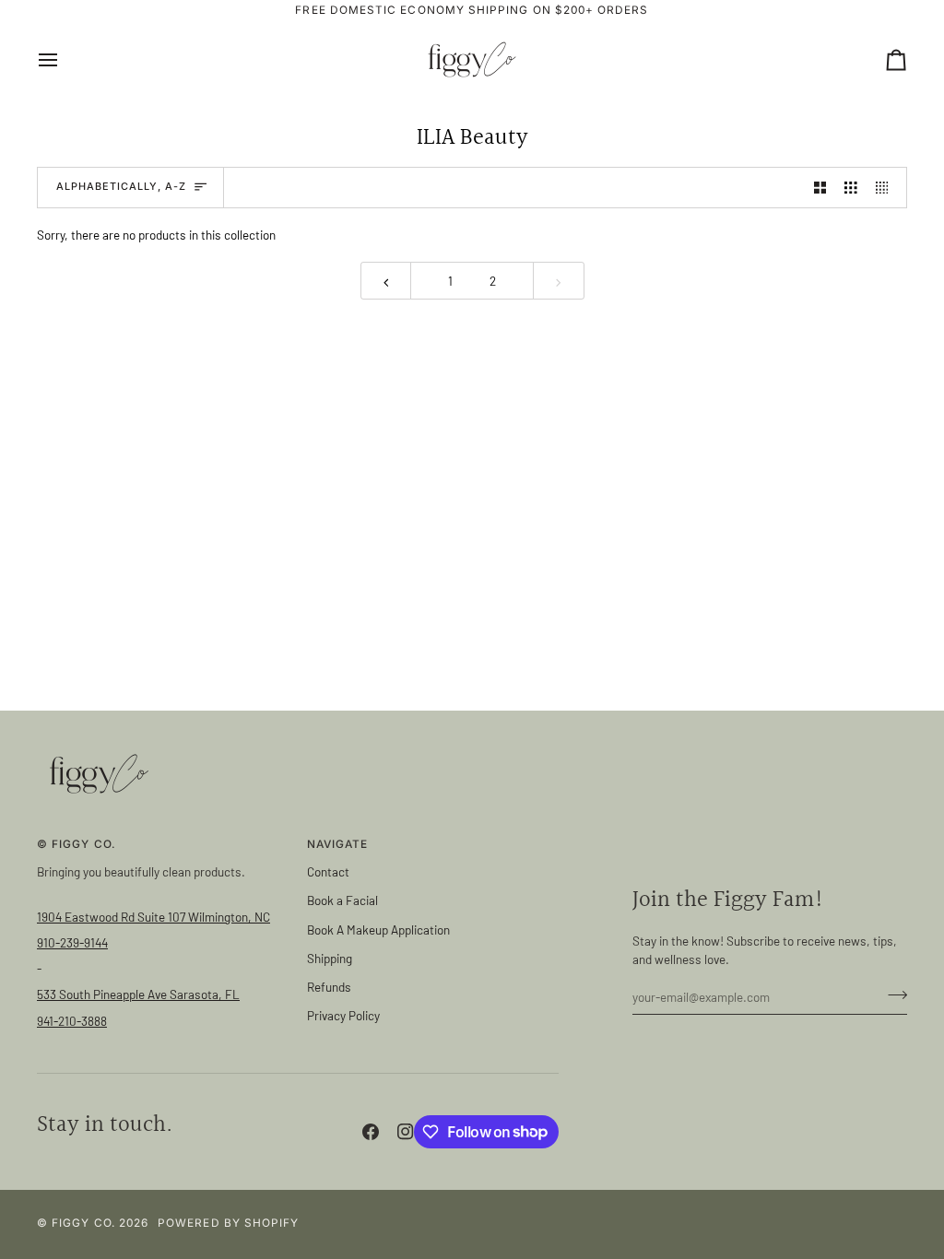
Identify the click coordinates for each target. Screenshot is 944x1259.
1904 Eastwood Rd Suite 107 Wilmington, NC (153, 916)
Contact (328, 871)
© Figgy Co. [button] (76, 844)
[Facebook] (370, 1132)
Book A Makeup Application (378, 929)
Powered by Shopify (228, 1223)
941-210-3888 (72, 1021)
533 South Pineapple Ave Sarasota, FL (138, 994)
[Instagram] (405, 1132)
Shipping (329, 958)
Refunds (329, 986)
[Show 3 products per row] (851, 187)
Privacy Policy (343, 1015)
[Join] (892, 994)
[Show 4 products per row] (887, 187)
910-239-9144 (72, 942)
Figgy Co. (83, 1223)
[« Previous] (386, 281)
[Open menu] (64, 59)
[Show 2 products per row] (820, 187)
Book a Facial (342, 900)
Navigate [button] (338, 844)
